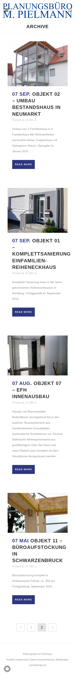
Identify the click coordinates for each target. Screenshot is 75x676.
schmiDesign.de (37, 665)
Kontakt (10, 659)
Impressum (22, 659)
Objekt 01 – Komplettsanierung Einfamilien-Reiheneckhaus (41, 254)
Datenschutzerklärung (42, 659)
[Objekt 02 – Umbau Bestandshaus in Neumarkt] (38, 63)
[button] (7, 669)
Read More (23, 164)
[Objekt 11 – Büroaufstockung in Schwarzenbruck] (38, 513)
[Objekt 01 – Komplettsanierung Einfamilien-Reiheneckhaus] (38, 210)
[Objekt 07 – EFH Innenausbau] (38, 355)
